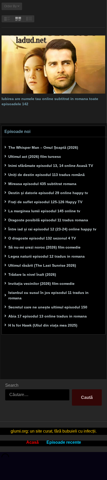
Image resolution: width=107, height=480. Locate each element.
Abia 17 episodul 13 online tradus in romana (47, 316)
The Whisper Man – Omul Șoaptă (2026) (43, 147)
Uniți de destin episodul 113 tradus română (46, 175)
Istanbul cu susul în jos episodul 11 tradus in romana (48, 295)
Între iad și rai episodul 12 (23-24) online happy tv (52, 229)
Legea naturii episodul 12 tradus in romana (46, 256)
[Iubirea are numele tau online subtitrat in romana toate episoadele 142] (53, 65)
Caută (87, 397)
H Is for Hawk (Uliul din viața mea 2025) (42, 325)
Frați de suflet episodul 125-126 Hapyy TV (45, 202)
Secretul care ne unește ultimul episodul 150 (47, 307)
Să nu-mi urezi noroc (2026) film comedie (44, 247)
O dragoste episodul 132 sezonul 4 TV (42, 238)
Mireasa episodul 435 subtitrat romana (42, 184)
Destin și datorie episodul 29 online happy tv (48, 193)
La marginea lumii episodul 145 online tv (44, 211)
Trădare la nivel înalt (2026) (32, 274)
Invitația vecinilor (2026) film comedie (41, 283)
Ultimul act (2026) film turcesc (34, 156)
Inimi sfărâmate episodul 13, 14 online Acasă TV (50, 166)
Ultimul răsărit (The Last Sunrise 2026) (42, 265)
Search (11, 385)
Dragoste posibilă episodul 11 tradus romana (48, 220)
